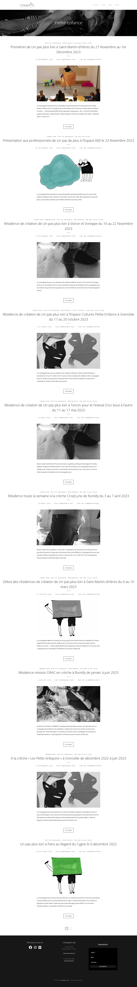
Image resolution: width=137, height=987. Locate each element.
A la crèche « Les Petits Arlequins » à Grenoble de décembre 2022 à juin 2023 (68, 758)
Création (51, 136)
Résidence (79, 219)
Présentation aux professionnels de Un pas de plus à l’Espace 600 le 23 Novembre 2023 (68, 140)
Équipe (110, 4)
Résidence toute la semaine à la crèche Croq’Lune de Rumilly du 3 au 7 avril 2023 (68, 496)
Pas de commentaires (91, 59)
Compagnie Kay (68, 59)
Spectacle (67, 43)
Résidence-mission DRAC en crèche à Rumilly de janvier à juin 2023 (68, 672)
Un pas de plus (82, 136)
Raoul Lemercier (69, 961)
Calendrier (96, 4)
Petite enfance (53, 43)
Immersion (50, 219)
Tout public (79, 310)
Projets (103, 4)
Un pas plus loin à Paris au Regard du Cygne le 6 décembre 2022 (68, 844)
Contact (117, 4)
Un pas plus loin (83, 43)
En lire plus (68, 126)
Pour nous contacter (69, 953)
